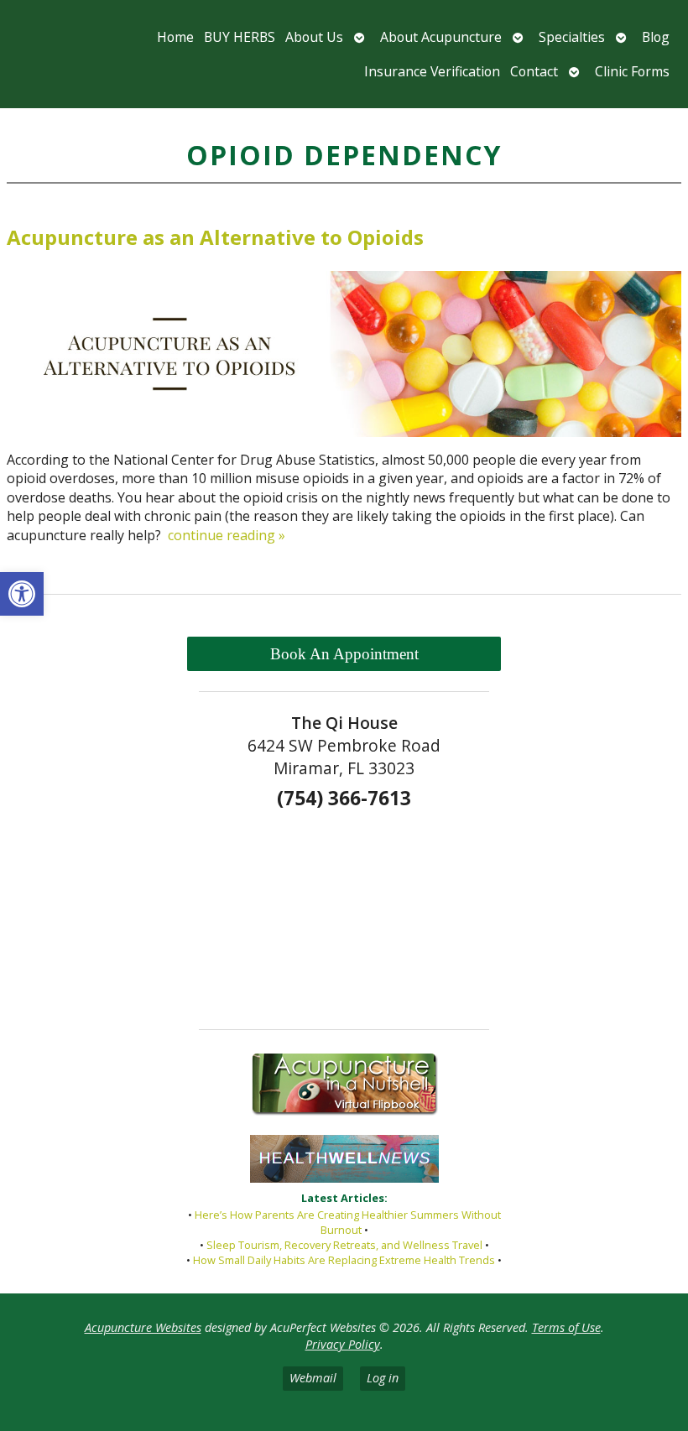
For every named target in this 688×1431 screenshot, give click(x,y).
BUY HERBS (239, 37)
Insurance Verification (432, 71)
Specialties (572, 37)
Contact (534, 71)
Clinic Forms (632, 71)
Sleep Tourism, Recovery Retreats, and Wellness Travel (344, 1244)
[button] (22, 594)
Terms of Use (566, 1327)
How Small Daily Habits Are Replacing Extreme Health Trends (344, 1259)
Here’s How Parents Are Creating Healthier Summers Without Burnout (348, 1222)
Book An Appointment (344, 654)
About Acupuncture (441, 37)
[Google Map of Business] (344, 913)
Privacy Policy (342, 1344)
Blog (656, 37)
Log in (383, 1378)
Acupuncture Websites (143, 1327)
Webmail (312, 1378)
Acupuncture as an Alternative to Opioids (215, 237)
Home (175, 37)
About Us (314, 37)
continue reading (226, 535)
